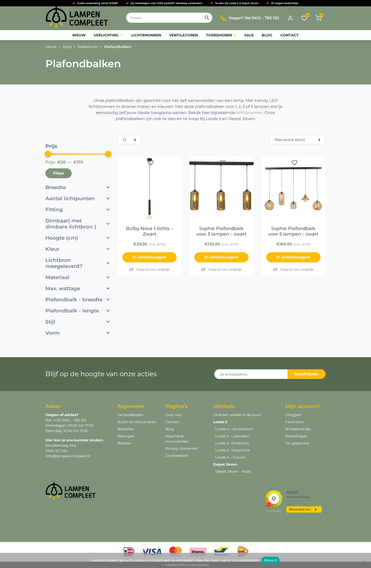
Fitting (54, 210)
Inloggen (293, 415)
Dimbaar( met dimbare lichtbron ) (70, 224)
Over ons (173, 415)
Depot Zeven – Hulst (233, 471)
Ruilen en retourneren (136, 422)
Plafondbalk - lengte (72, 311)
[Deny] (364, 560)
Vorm (52, 333)
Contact (172, 422)
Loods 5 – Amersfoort (234, 429)
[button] (151, 162)
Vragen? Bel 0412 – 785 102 (253, 17)
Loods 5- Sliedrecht (232, 443)
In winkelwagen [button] (149, 257)
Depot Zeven (225, 464)
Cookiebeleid (176, 455)
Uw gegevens (297, 443)
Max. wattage (62, 288)
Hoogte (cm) (61, 238)
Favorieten (294, 422)
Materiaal (57, 277)
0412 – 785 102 (73, 420)
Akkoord (270, 560)
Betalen (124, 443)
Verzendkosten (130, 415)
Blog (169, 429)
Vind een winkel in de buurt (237, 415)
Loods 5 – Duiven (230, 457)
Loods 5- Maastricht (232, 450)
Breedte (55, 187)
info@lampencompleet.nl (67, 456)
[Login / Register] (290, 18)
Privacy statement (181, 448)
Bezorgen (126, 436)
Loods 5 (220, 422)
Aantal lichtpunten (70, 198)
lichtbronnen (249, 112)
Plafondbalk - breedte (73, 300)
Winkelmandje (298, 429)
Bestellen (125, 429)
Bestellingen (296, 436)
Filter (58, 173)
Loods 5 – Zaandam (232, 436)
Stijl (50, 322)
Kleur (52, 249)
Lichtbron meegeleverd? (64, 263)
